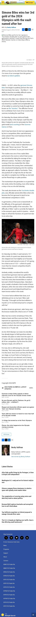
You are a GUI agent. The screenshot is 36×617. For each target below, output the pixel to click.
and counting (14, 124)
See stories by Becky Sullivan (20, 457)
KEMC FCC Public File (9, 564)
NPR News (6, 434)
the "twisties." (13, 108)
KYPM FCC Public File (9, 591)
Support (5, 553)
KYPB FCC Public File (9, 576)
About (5, 557)
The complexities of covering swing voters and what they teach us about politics (16, 497)
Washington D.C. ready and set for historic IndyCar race (17, 481)
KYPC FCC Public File (9, 579)
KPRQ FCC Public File (9, 572)
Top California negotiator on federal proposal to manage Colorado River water (17, 513)
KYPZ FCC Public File (9, 606)
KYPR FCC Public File (9, 594)
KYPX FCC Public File (9, 602)
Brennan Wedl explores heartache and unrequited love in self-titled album (17, 505)
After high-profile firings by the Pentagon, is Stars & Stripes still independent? (18, 473)
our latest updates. (13, 76)
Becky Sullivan (11, 27)
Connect (5, 560)
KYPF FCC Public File (9, 583)
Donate (30, 2)
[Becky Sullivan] (6, 450)
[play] (3, 615)
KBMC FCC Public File (9, 568)
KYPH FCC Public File (9, 587)
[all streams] (33, 615)
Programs (6, 549)
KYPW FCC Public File (9, 598)
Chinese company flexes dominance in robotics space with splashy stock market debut (16, 489)
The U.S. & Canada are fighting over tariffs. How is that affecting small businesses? (17, 521)
